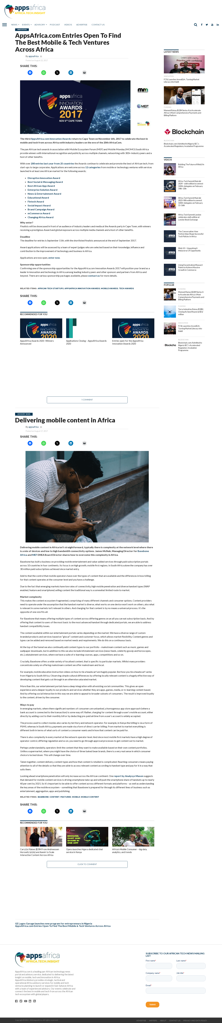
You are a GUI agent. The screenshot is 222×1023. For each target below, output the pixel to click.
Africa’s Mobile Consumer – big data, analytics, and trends (129, 850)
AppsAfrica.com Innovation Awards (51, 138)
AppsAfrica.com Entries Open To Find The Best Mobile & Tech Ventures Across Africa (63, 925)
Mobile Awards (109, 288)
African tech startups (51, 288)
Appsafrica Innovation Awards (82, 288)
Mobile (76, 797)
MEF (34, 554)
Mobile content (90, 797)
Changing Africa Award (40, 217)
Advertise (81, 24)
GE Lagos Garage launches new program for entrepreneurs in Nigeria (53, 923)
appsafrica (34, 56)
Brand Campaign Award (41, 209)
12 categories (93, 167)
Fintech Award (36, 201)
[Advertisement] (87, 371)
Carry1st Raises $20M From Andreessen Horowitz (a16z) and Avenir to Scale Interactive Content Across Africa (39, 852)
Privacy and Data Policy (195, 1021)
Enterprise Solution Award (42, 189)
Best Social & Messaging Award (45, 181)
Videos (68, 24)
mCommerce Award (39, 213)
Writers (153, 1021)
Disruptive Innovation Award (44, 177)
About (163, 1021)
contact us (94, 275)
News (14, 24)
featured (65, 797)
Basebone (43, 797)
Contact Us (98, 24)
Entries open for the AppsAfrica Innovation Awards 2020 (127, 342)
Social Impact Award (39, 205)
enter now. (54, 257)
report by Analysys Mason (129, 775)
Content (55, 797)
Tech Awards (126, 288)
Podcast (55, 24)
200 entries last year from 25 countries (52, 163)
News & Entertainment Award (44, 193)
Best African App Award (41, 185)
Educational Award (38, 197)
